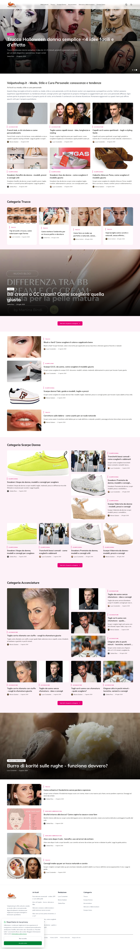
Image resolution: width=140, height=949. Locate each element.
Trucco (53, 4)
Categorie (88, 892)
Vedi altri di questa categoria (69, 323)
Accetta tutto (23, 943)
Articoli (35, 892)
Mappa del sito (76, 937)
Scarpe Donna (61, 4)
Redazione (62, 892)
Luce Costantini (12, 770)
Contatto (45, 937)
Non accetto (23, 938)
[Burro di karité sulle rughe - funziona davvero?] (70, 746)
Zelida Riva (10, 56)
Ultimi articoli (44, 4)
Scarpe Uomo (101, 4)
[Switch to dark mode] (131, 4)
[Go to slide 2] (134, 70)
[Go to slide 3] (136, 70)
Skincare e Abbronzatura (86, 4)
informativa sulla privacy (19, 934)
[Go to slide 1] (132, 70)
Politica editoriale (65, 937)
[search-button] (126, 5)
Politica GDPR (54, 937)
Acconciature (72, 4)
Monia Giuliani (62, 900)
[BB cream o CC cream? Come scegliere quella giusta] (70, 282)
